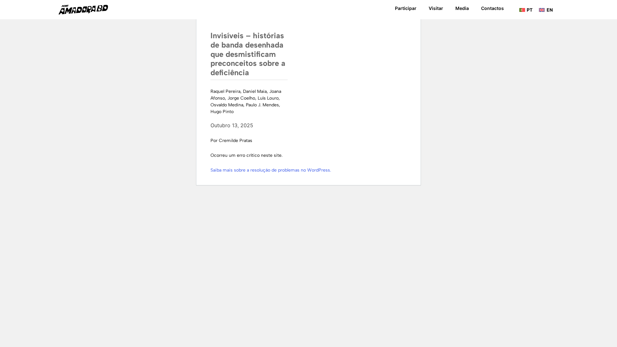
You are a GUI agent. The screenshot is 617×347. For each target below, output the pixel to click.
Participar (405, 8)
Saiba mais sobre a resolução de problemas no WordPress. (270, 170)
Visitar (436, 8)
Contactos (492, 8)
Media (462, 8)
